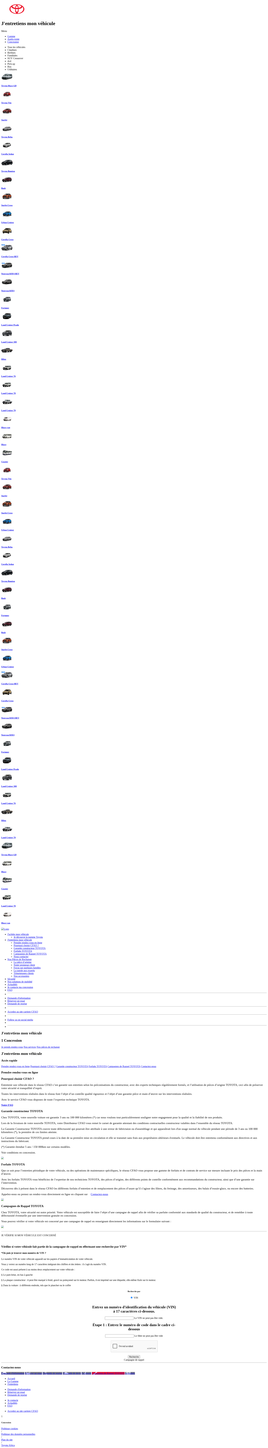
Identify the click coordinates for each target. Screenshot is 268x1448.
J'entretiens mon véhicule (19, 940)
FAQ (9, 990)
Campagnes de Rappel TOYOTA (30, 953)
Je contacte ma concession (20, 987)
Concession (13, 42)
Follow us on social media (20, 1019)
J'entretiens (12, 1384)
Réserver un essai (33, 1373)
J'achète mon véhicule (18, 934)
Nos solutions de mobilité (19, 981)
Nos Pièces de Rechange (19, 959)
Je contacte (12, 1400)
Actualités (12, 984)
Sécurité (11, 979)
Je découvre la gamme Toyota (28, 937)
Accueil (11, 1378)
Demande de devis (72, 1373)
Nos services (30, 1047)
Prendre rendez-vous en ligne (28, 942)
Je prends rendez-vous (12, 1047)
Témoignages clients (24, 973)
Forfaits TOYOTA (23, 951)
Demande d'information (19, 998)
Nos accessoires (21, 976)
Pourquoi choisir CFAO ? (26, 945)
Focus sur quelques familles (27, 967)
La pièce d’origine (22, 962)
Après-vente (13, 39)
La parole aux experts (24, 970)
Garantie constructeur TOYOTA (30, 948)
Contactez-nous (148, 1066)
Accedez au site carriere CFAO (22, 1011)
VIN (136, 1297)
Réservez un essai (16, 1001)
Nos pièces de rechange (48, 1047)
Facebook (86, 1373)
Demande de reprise (17, 1003)
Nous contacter (21, 956)
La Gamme (12, 1381)
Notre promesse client (24, 965)
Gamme (11, 36)
